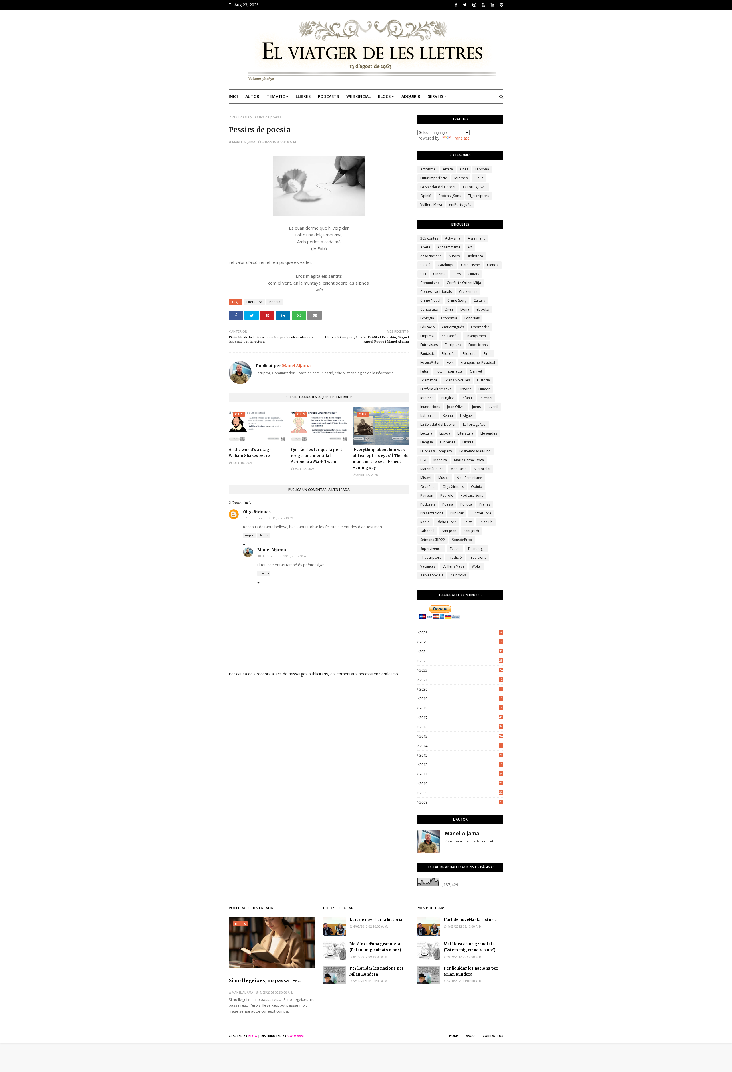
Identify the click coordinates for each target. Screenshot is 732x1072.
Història (483, 380)
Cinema (439, 273)
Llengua (426, 442)
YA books (458, 575)
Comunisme (430, 282)
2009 (461, 792)
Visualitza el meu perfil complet (469, 841)
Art (470, 247)
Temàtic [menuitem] (276, 96)
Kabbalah (428, 415)
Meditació (459, 468)
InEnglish (448, 397)
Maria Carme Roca (469, 460)
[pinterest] (500, 5)
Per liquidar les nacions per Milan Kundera (376, 971)
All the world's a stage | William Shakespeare (251, 452)
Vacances (427, 566)
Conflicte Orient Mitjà (464, 282)
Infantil (467, 397)
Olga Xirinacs (257, 511)
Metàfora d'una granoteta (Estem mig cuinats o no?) (375, 947)
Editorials (472, 318)
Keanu (448, 415)
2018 (461, 708)
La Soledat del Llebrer (438, 186)
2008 (460, 802)
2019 (461, 698)
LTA (423, 460)
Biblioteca (475, 256)
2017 (461, 717)
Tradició (455, 557)
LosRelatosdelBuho (475, 451)
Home (454, 1035)
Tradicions (477, 557)
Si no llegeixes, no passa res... (265, 980)
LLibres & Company (436, 451)
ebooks (482, 309)
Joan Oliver (456, 406)
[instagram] (474, 5)
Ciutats (473, 273)
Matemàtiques (431, 468)
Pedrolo (446, 495)
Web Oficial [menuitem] (358, 96)
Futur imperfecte (433, 178)
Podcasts (427, 504)
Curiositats (429, 309)
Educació (427, 327)
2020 (461, 689)
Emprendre (480, 327)
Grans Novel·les (457, 380)
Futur (424, 371)
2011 (461, 774)
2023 (461, 660)
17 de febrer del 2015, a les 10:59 (268, 518)
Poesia (243, 117)
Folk (450, 362)
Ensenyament (476, 335)
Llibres (467, 442)
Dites (449, 309)
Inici (232, 117)
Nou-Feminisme (469, 477)
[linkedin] (492, 5)
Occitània (427, 486)
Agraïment (476, 238)
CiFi (423, 273)
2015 (461, 736)
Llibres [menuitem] (303, 96)
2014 (461, 745)
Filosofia (482, 169)
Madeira (440, 460)
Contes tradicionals (436, 291)
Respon (249, 535)
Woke (476, 566)
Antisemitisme (448, 247)
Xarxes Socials (431, 575)
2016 (461, 726)
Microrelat (482, 468)
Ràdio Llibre (446, 522)
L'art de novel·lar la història (375, 919)
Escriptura (453, 344)
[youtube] (483, 5)
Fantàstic (427, 353)
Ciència (493, 264)
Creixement (468, 291)
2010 (461, 783)
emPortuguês (460, 204)
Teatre (455, 548)
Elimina (263, 535)
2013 (461, 755)
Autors (454, 256)
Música (443, 477)
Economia (449, 318)
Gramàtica (428, 380)
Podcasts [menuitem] (328, 96)
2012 (461, 764)
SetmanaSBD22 (432, 539)
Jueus (479, 178)
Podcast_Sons (450, 195)
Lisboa (444, 433)
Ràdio (425, 522)
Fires (487, 353)
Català (425, 264)
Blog (252, 1035)
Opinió (425, 195)
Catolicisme (470, 264)
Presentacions (431, 513)
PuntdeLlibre (481, 513)
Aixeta (448, 169)
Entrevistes (429, 344)
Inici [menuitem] (233, 96)
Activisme (428, 169)
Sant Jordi (471, 530)
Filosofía (469, 353)
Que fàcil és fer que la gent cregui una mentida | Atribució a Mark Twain (316, 455)
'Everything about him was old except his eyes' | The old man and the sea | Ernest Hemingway (381, 458)
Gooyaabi (295, 1035)
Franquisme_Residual (478, 362)
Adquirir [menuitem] (410, 96)
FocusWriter (430, 362)
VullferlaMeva (431, 204)
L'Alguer (466, 415)
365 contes (429, 238)
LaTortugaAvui (474, 186)
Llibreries (447, 442)
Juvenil (493, 406)
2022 (461, 670)
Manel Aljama (243, 142)
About (471, 1035)
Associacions (430, 256)
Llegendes (488, 433)
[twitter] (465, 5)
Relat (468, 522)
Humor (484, 389)
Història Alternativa (435, 389)
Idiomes (461, 178)
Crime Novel (430, 300)
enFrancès (450, 335)
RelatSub (486, 522)
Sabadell (427, 530)
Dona (464, 309)
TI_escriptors (478, 195)
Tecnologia (477, 548)
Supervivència (431, 548)
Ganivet (476, 371)
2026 (461, 632)
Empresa (427, 335)
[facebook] (456, 5)
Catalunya (446, 264)
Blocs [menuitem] (384, 96)
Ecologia (427, 318)
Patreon (426, 495)
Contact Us (493, 1035)
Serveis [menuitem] (435, 96)
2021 (461, 679)
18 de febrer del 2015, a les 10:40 (282, 556)
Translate (461, 138)
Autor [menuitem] (252, 96)
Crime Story (456, 300)
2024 (461, 651)
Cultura (479, 300)
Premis (484, 504)
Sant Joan (448, 530)
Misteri (425, 477)
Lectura (426, 433)
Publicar (457, 513)
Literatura (254, 301)
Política (466, 504)
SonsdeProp (462, 539)
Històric (465, 389)
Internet (486, 397)
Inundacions (430, 406)
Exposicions (478, 344)
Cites (464, 169)
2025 (461, 642)
